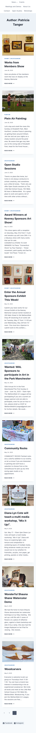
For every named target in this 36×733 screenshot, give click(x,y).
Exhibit (6, 58)
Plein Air (7, 114)
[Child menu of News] (14, 2)
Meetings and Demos (13, 6)
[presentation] (18, 44)
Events (21, 2)
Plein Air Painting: (15, 118)
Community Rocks (15, 448)
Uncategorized (15, 58)
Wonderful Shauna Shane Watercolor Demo (16, 598)
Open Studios (17, 11)
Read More (9, 83)
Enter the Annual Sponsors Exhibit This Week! (15, 296)
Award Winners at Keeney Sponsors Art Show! (17, 218)
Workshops (28, 11)
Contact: (7, 11)
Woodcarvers (12, 669)
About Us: (27, 6)
